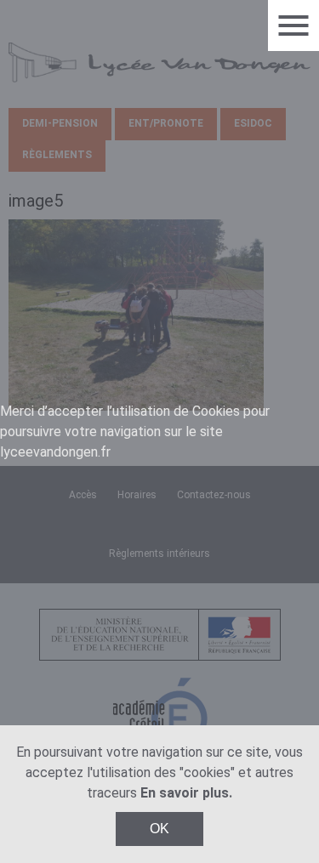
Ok (159, 828)
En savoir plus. (186, 793)
